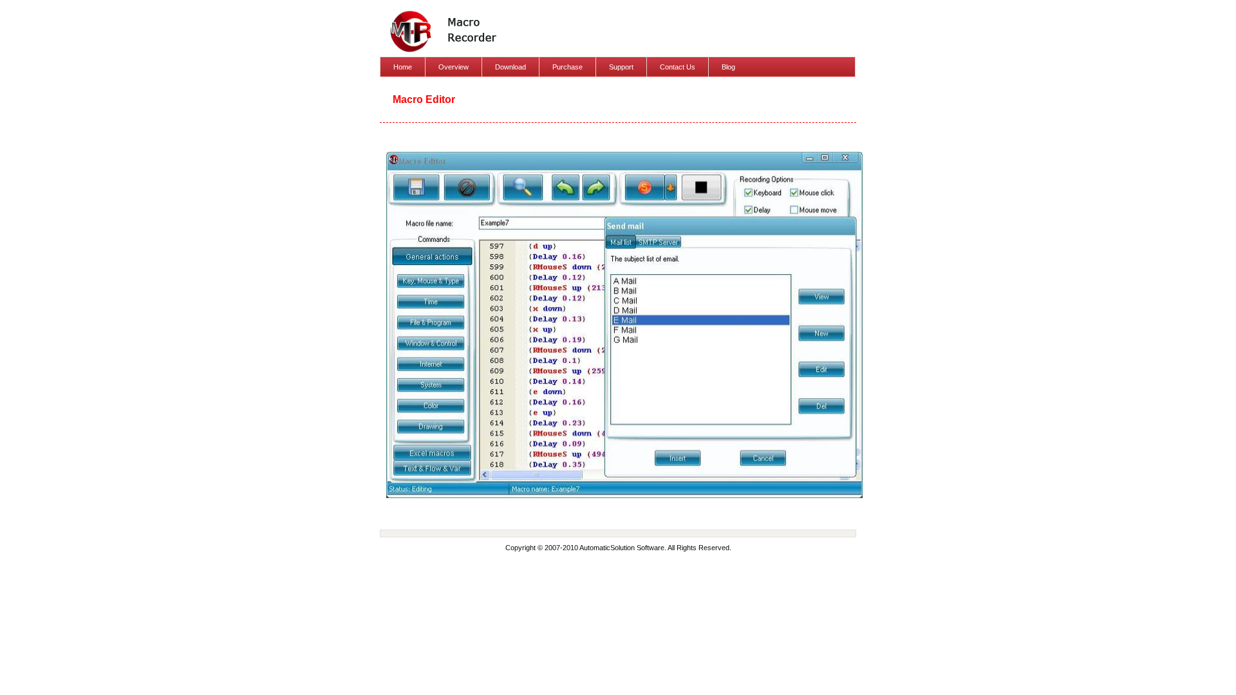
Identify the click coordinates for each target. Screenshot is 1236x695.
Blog (728, 67)
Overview (453, 67)
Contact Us (677, 67)
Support (621, 67)
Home (402, 67)
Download (510, 67)
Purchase (567, 67)
